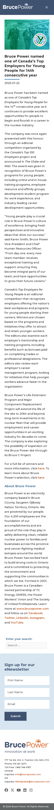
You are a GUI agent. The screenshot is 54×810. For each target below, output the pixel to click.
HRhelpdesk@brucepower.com (32, 781)
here (41, 468)
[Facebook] (6, 790)
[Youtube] (18, 790)
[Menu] (46, 7)
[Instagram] (31, 790)
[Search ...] (26, 645)
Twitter (9, 618)
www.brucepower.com (32, 608)
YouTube (17, 622)
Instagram (37, 618)
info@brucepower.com (28, 774)
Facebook (35, 613)
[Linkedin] (25, 790)
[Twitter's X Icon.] (12, 790)
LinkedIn (22, 618)
